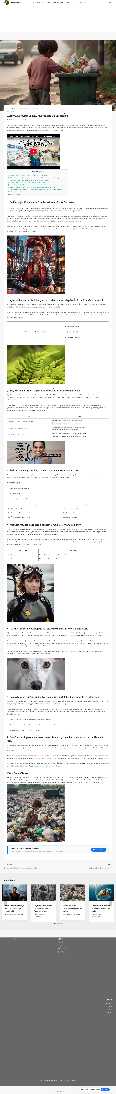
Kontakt (82, 2)
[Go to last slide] (5, 903)
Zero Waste (69, 2)
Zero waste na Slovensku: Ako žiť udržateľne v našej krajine (101, 908)
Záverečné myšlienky (14, 194)
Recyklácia (47, 2)
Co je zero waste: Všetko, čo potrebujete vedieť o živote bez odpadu (43, 908)
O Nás (76, 2)
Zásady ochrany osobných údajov (64, 1080)
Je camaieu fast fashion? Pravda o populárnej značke (20, 866)
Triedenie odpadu (58, 2)
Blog (110, 1006)
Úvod (32, 2)
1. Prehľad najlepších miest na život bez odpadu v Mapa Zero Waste (27, 175)
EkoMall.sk (14, 120)
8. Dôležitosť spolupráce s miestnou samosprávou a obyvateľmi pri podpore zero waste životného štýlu (37, 192)
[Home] (8, 108)
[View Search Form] (110, 2)
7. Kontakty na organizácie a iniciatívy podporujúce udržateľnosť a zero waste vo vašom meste (35, 189)
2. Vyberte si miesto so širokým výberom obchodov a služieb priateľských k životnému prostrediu (36, 178)
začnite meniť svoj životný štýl (70, 651)
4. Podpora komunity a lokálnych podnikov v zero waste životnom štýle (28, 182)
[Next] (110, 903)
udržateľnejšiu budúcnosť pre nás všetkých (48, 766)
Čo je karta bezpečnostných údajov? (100, 866)
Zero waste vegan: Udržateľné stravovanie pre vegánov (72, 908)
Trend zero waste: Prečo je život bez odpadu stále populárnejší (14, 908)
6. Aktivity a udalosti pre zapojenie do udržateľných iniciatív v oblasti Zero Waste (31, 187)
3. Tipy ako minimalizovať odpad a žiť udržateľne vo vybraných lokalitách (29, 180)
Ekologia (60, 943)
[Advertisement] (58, 19)
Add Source (105, 1089)
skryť (42, 171)
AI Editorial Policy (58, 1091)
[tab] (54, 923)
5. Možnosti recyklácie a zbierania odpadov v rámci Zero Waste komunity (29, 185)
